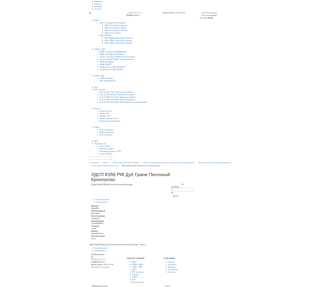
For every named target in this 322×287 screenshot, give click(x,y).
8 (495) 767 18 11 (135, 12)
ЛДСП (134, 262)
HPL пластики (137, 272)
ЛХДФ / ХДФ (137, 267)
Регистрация (212, 12)
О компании (173, 269)
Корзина (205, 15)
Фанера (135, 274)
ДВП (134, 279)
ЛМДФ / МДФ (137, 264)
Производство (138, 282)
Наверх (167, 285)
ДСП (134, 269)
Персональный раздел (100, 267)
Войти (204, 12)
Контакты (98, 9)
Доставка (98, 6)
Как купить (172, 264)
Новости (97, 4)
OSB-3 (134, 277)
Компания (98, 1)
